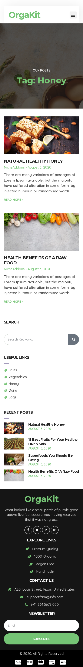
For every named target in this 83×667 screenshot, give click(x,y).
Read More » (13, 200)
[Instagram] (55, 530)
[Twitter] (37, 530)
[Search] (73, 339)
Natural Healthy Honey (33, 161)
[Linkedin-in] (46, 530)
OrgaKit (24, 15)
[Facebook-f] (28, 530)
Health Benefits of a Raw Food (53, 471)
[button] (73, 15)
